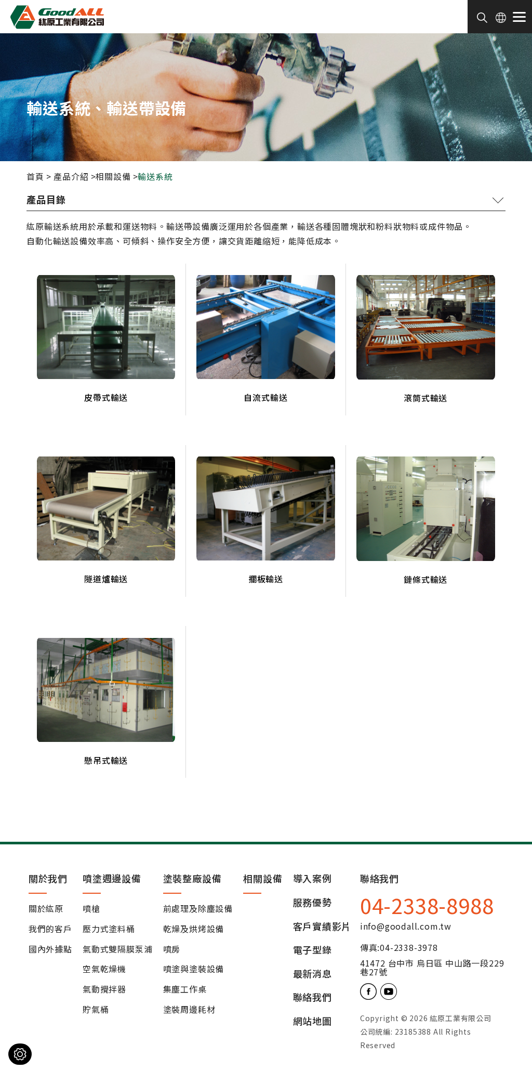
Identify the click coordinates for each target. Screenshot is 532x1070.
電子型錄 (312, 950)
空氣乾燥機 (104, 969)
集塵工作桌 (185, 989)
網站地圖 (312, 1021)
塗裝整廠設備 (192, 878)
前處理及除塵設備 (198, 909)
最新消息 (312, 974)
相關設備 (113, 176)
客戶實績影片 (322, 927)
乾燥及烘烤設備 (193, 929)
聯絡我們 (312, 997)
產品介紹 (71, 176)
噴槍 (91, 909)
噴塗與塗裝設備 (193, 969)
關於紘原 (46, 909)
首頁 (35, 176)
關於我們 (48, 878)
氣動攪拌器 (104, 989)
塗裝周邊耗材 (189, 1009)
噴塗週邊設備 (112, 878)
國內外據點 (50, 949)
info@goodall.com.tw (405, 926)
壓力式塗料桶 (109, 929)
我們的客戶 (50, 929)
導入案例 (312, 879)
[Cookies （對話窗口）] (20, 1054)
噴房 (172, 949)
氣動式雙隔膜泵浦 (117, 949)
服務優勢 (312, 903)
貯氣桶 (96, 1009)
